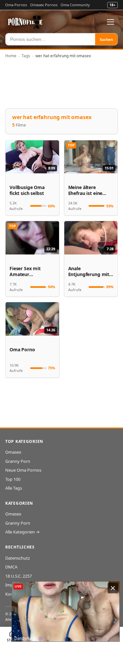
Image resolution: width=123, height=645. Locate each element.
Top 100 (12, 479)
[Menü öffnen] (110, 22)
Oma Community (75, 4)
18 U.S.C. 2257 (18, 576)
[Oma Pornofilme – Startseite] (25, 21)
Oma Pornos (16, 4)
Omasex (13, 452)
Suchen (106, 39)
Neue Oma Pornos (23, 470)
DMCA (11, 567)
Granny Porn (17, 461)
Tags (26, 56)
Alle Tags (13, 488)
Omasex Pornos (43, 4)
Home (10, 56)
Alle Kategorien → (22, 532)
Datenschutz (17, 558)
